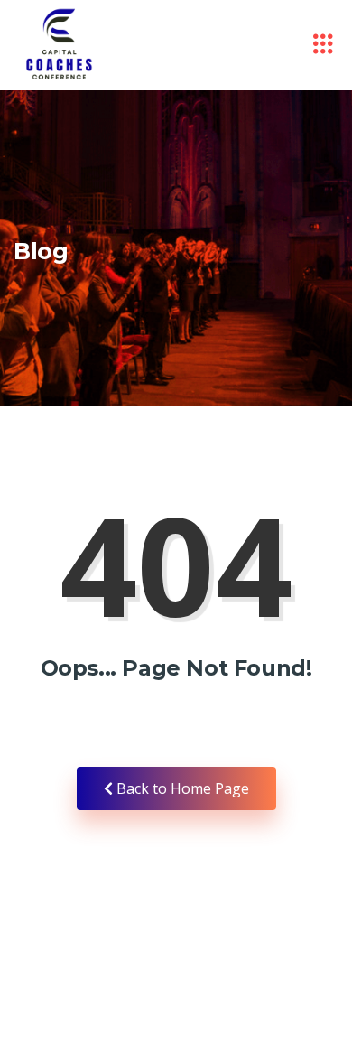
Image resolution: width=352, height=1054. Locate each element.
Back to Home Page (181, 788)
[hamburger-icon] (322, 45)
